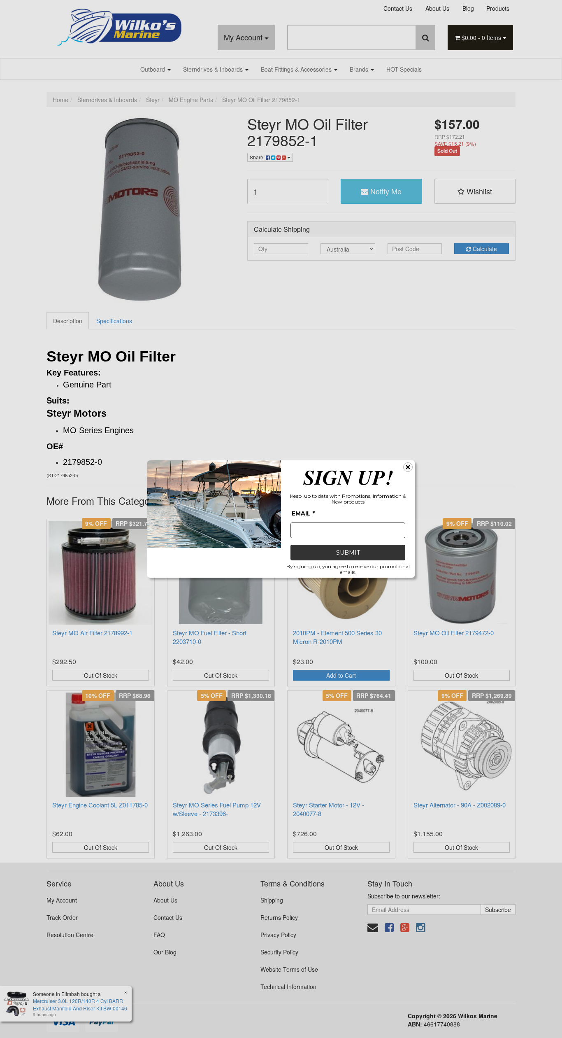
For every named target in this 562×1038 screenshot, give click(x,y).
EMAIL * (303, 513)
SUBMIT (348, 552)
